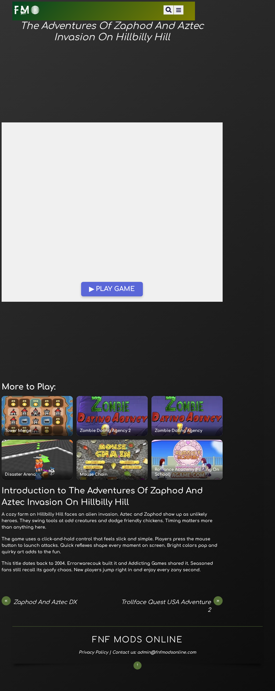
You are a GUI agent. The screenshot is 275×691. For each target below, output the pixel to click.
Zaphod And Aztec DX (41, 601)
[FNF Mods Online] (27, 11)
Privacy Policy (93, 652)
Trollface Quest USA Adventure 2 (170, 605)
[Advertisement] (112, 82)
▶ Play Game (112, 289)
